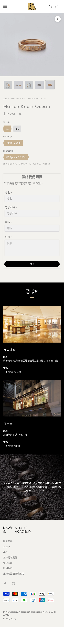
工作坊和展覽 (10, 557)
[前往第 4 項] (39, 84)
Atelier (6, 546)
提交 (32, 264)
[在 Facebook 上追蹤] (5, 583)
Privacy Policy (9, 618)
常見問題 (7, 562)
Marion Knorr (17, 99)
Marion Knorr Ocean (38, 99)
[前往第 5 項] (49, 84)
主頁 (5, 99)
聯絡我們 (7, 568)
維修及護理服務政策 (13, 573)
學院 (5, 551)
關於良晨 (7, 541)
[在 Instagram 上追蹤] (13, 583)
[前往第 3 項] (28, 84)
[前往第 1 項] (7, 84)
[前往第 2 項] (18, 84)
